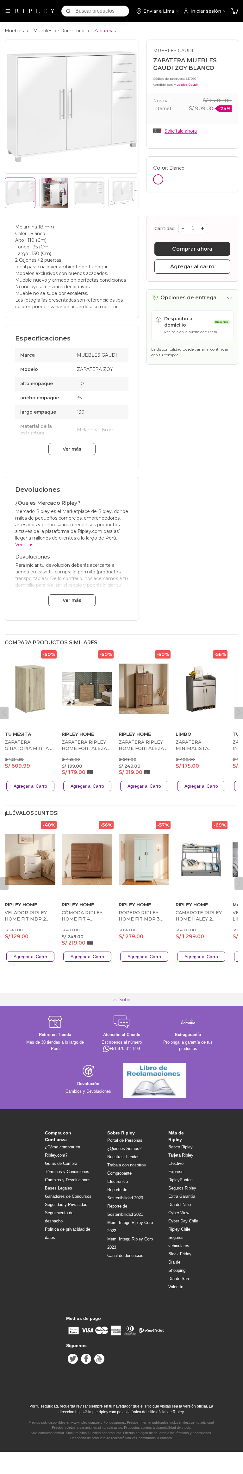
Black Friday (179, 1254)
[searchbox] (102, 11)
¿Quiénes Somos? (124, 1148)
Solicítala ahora (181, 131)
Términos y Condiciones (67, 1171)
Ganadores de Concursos (68, 1196)
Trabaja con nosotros (126, 1165)
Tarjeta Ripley (180, 1155)
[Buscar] (68, 11)
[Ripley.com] (35, 11)
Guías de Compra (61, 1163)
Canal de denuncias (125, 1255)
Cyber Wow (178, 1212)
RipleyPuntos (180, 1179)
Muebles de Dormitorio (58, 31)
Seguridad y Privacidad (66, 1204)
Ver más (72, 449)
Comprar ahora (192, 249)
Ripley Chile (179, 1229)
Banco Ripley (180, 1147)
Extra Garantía (181, 1196)
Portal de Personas (124, 1140)
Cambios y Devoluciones (67, 1179)
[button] (234, 11)
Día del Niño (179, 1204)
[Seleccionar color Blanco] (158, 179)
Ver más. (24, 544)
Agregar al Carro (30, 786)
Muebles (14, 31)
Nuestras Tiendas (123, 1156)
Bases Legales (58, 1188)
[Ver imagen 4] (123, 193)
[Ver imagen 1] (20, 193)
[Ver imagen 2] (54, 193)
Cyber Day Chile (183, 1221)
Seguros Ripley (182, 1188)
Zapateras (105, 31)
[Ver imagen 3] (89, 193)
